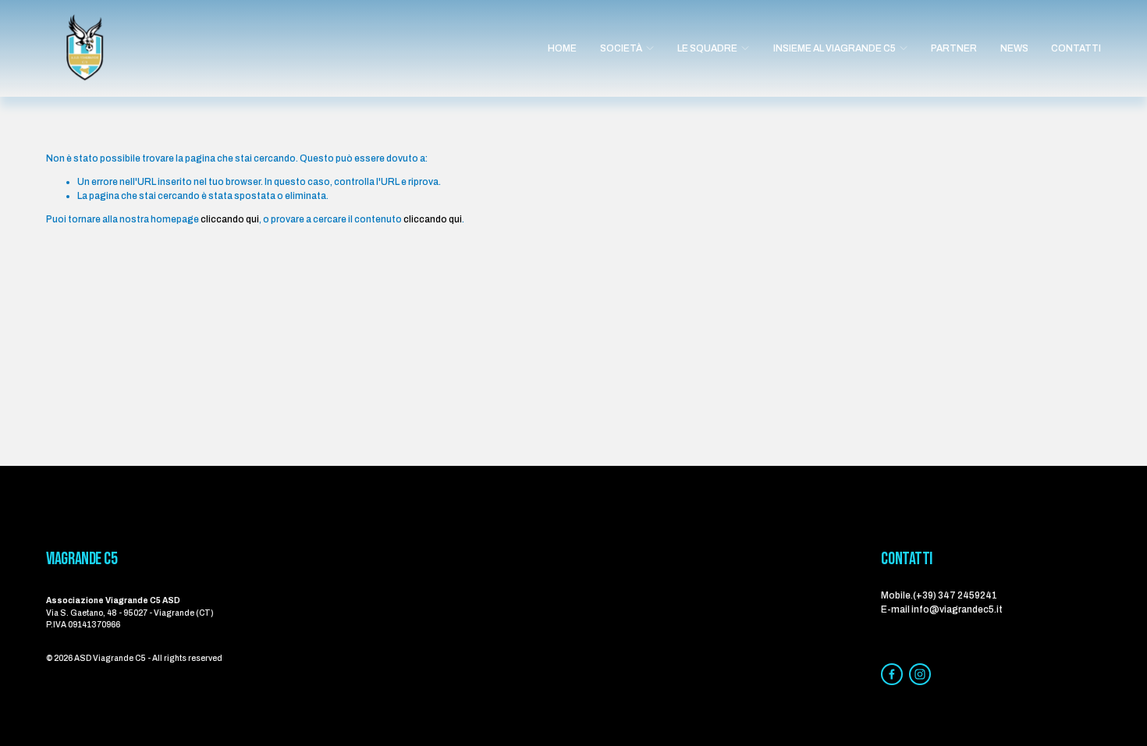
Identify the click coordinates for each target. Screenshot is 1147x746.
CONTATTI (1076, 48)
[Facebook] (892, 674)
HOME (562, 48)
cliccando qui (230, 219)
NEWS (1014, 48)
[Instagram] (920, 674)
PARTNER (954, 48)
